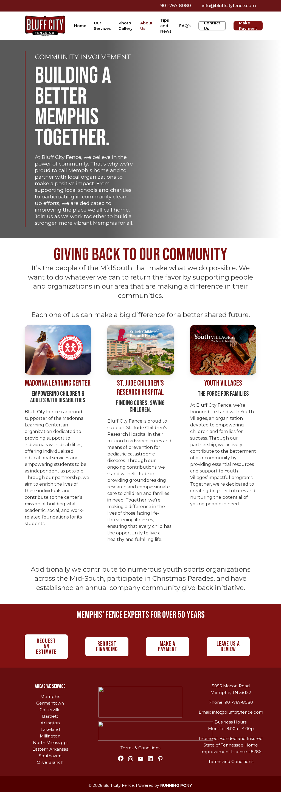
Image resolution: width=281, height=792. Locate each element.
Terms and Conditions (230, 761)
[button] (46, 646)
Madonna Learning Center (58, 383)
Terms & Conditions (140, 747)
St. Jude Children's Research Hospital (140, 388)
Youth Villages (223, 383)
